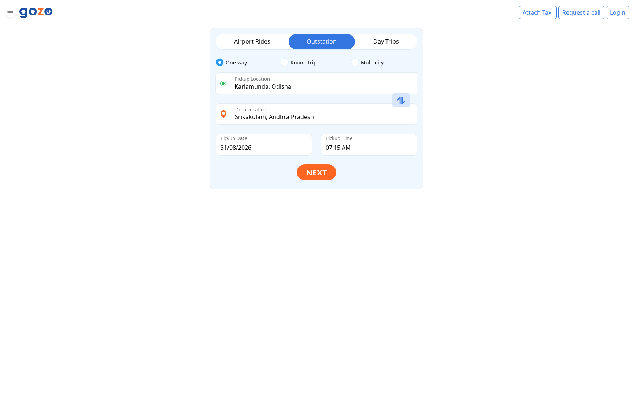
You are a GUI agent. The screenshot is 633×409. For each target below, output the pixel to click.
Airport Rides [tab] (252, 41)
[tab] (248, 63)
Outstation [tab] (322, 41)
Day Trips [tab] (386, 41)
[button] (9, 12)
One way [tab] (236, 62)
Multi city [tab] (372, 62)
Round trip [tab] (303, 62)
